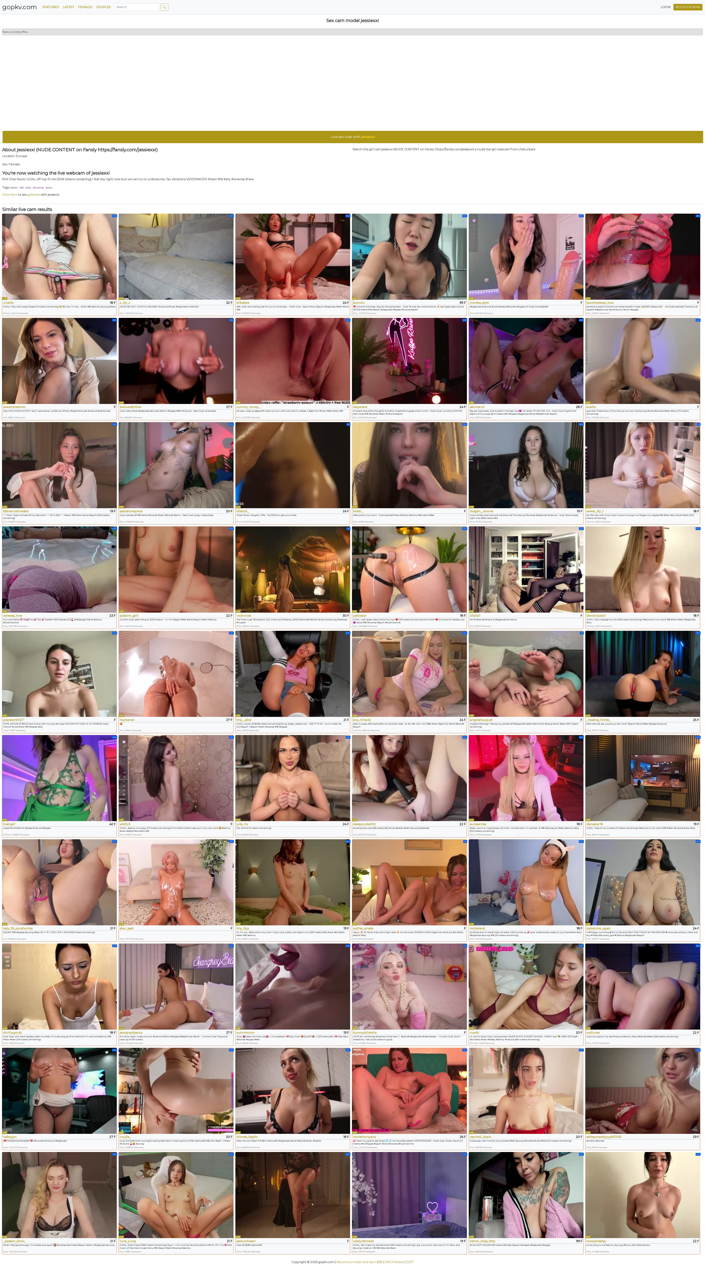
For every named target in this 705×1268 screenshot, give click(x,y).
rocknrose (243, 615)
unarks (8, 302)
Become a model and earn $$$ (359, 1262)
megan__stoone (481, 511)
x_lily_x (125, 302)
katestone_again (598, 928)
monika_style (479, 302)
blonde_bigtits (247, 1137)
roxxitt (474, 1032)
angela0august (481, 720)
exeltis (591, 407)
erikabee (242, 302)
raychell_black (480, 1137)
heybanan (127, 720)
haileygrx (10, 1137)
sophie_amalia (363, 928)
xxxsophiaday (596, 1241)
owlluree (593, 1032)
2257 (409, 1262)
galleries (34, 194)
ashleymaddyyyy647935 (603, 1137)
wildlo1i (125, 824)
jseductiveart (246, 1241)
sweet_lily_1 (594, 511)
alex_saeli (127, 928)
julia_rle (242, 824)
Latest (68, 7)
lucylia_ (125, 1137)
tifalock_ (242, 511)
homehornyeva (364, 1137)
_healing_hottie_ (598, 720)
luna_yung (128, 1241)
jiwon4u (359, 302)
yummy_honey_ (248, 407)
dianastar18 (594, 824)
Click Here (9, 194)
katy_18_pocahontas (18, 928)
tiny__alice (244, 720)
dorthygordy (12, 1032)
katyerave (360, 407)
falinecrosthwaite (15, 511)
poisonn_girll (129, 615)
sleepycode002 (364, 824)
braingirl (9, 824)
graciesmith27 (13, 720)
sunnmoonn (245, 1032)
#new (49, 187)
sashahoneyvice (131, 511)
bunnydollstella (365, 1032)
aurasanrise (478, 824)
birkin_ (358, 511)
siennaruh (477, 407)
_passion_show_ (14, 1241)
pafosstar (359, 615)
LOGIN (666, 7)
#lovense (38, 187)
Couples (103, 7)
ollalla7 (475, 615)
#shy (28, 187)
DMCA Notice (394, 1262)
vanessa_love (12, 615)
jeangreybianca (131, 1032)
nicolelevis (477, 928)
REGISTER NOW (688, 7)
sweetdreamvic (14, 407)
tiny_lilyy (242, 928)
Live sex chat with (353, 137)
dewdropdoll (596, 615)
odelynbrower (363, 1241)
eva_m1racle (362, 720)
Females (85, 7)
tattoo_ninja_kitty (482, 1241)
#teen (14, 187)
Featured (50, 7)
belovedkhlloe (130, 407)
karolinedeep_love (600, 302)
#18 (22, 187)
